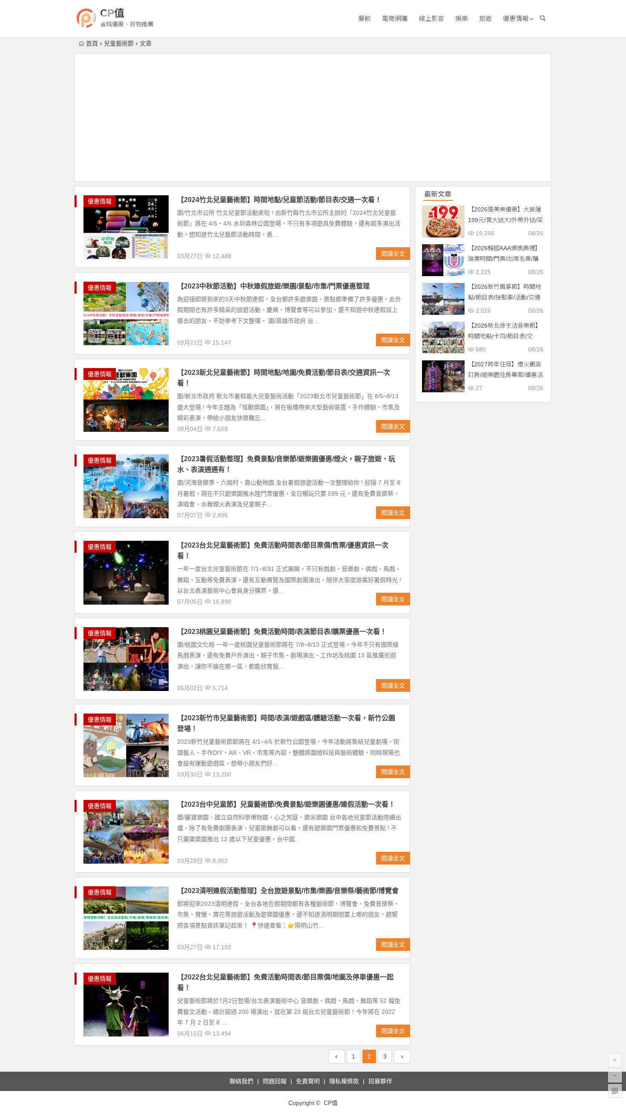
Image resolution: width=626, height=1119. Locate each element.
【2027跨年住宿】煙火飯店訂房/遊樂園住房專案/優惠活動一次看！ (505, 375)
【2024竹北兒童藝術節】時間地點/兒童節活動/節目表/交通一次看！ (279, 199)
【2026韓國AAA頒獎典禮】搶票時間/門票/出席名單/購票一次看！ (504, 259)
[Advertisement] (313, 117)
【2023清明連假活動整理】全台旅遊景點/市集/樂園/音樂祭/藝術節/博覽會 (288, 890)
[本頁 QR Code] (615, 1091)
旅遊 (485, 18)
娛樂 (461, 18)
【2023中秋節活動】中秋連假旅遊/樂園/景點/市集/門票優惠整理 (273, 286)
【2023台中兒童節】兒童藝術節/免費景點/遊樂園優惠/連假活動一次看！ (286, 804)
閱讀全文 (393, 253)
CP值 (112, 13)
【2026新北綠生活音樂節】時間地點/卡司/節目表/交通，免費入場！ (504, 336)
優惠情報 (515, 18)
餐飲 (364, 18)
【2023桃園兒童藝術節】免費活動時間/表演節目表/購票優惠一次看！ (282, 631)
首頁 (92, 43)
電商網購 (395, 18)
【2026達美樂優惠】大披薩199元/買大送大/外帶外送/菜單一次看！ (505, 220)
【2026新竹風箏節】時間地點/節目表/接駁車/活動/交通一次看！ (504, 297)
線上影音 (431, 18)
